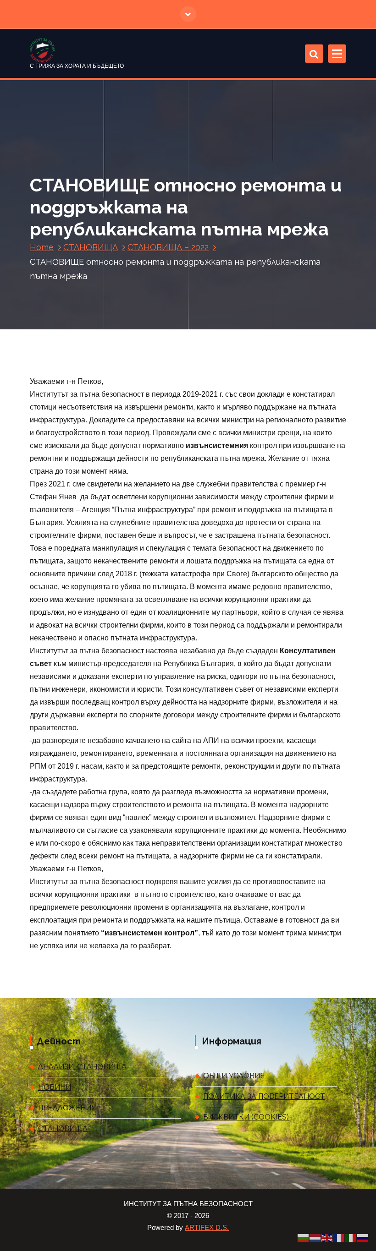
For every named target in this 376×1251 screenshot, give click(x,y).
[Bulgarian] (304, 1237)
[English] (327, 1237)
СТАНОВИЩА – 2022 (168, 247)
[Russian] (363, 1237)
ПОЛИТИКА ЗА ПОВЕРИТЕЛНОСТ (264, 1096)
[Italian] (351, 1237)
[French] (339, 1237)
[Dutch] (315, 1237)
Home (42, 247)
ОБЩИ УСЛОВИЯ (234, 1075)
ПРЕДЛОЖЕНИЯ (67, 1108)
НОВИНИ (54, 1087)
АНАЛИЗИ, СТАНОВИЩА (82, 1066)
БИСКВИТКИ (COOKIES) (246, 1117)
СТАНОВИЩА (90, 247)
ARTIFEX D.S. (207, 1227)
